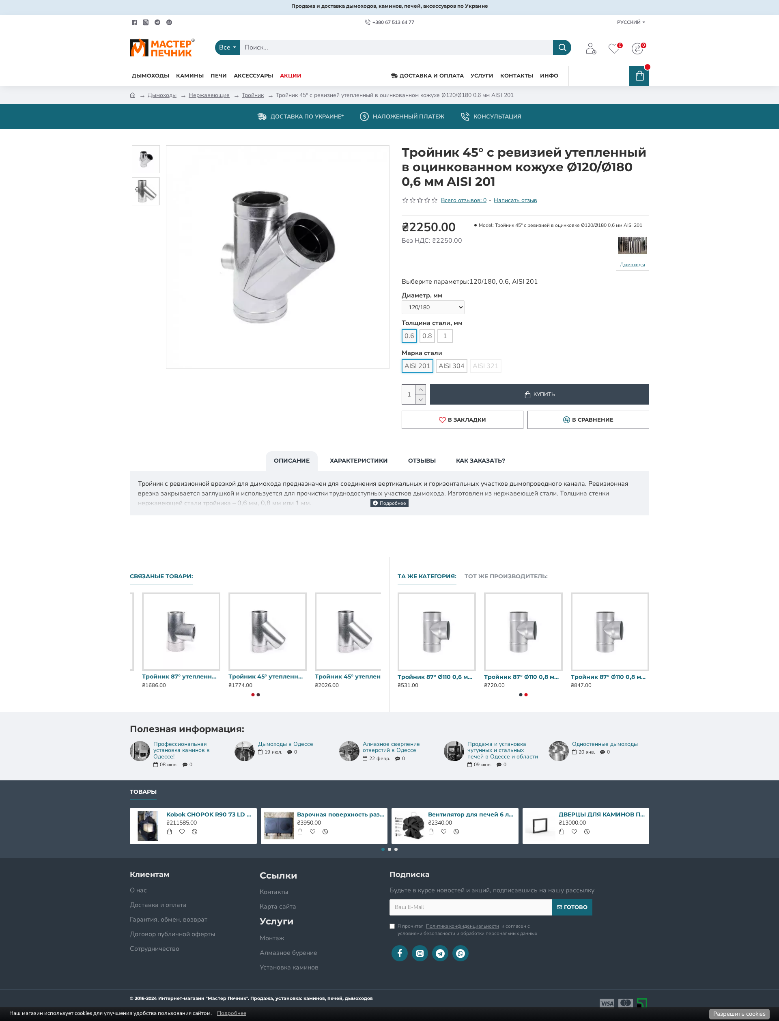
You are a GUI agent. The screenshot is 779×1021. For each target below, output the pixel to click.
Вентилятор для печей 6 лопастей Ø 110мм (472, 814)
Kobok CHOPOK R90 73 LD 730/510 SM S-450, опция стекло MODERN (210, 814)
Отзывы (422, 460)
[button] (252, 694)
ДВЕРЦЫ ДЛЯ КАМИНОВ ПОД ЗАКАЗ (602, 814)
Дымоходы (162, 95)
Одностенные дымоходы (605, 744)
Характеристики (359, 460)
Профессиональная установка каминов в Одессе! (181, 750)
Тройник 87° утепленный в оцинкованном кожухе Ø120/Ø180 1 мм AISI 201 (342, 676)
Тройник (253, 95)
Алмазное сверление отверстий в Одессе (391, 747)
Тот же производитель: (506, 576)
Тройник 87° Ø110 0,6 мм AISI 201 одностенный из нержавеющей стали (609, 677)
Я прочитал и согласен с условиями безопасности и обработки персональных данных (467, 930)
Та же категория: (427, 576)
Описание (292, 460)
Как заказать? (480, 460)
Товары (143, 791)
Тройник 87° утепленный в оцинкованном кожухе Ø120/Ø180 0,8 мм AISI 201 (255, 676)
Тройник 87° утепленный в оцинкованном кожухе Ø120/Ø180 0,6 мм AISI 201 (169, 676)
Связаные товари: (161, 576)
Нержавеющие (209, 95)
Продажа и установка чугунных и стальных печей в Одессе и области (502, 750)
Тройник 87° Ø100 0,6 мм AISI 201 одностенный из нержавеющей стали (436, 677)
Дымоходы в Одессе (285, 744)
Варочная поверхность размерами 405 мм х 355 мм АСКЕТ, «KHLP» (341, 814)
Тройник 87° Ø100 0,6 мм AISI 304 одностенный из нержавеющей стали (523, 677)
